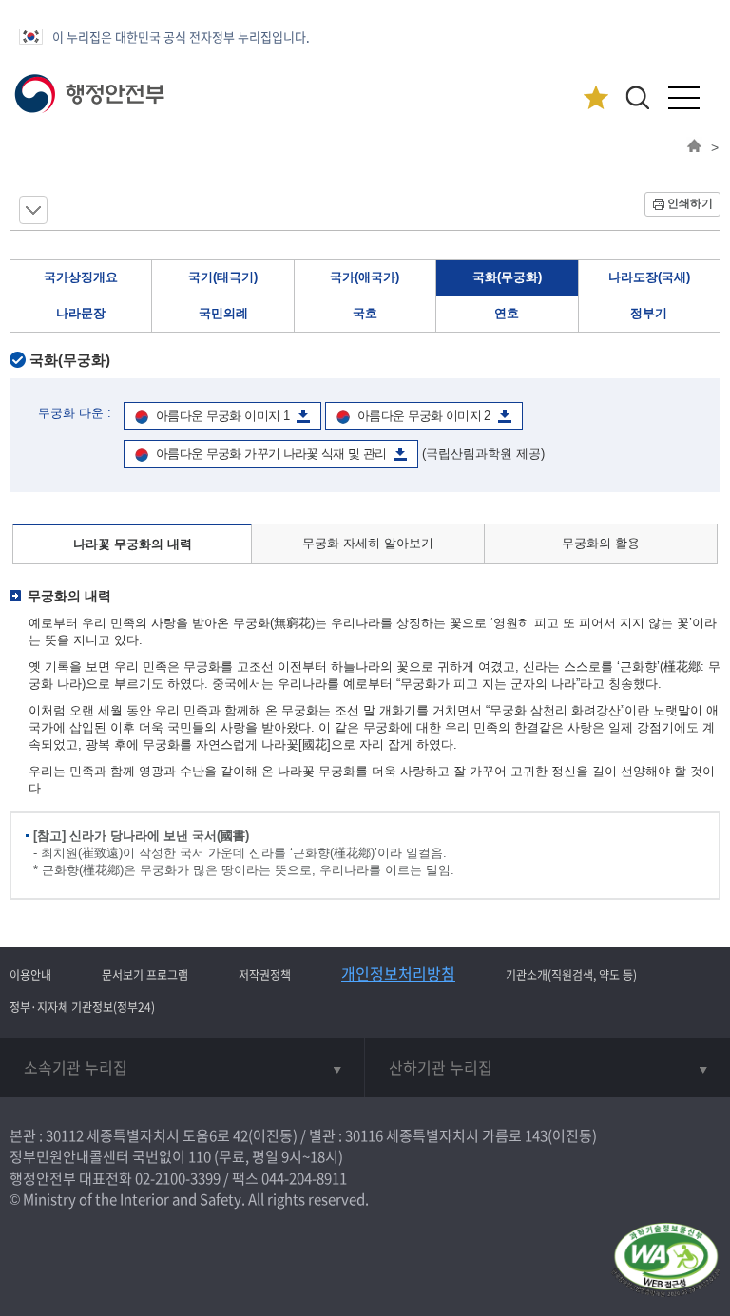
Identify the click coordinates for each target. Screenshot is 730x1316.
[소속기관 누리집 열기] (182, 1067)
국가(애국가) (364, 277)
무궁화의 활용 (601, 543)
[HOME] (694, 147)
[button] (637, 97)
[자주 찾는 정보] (595, 98)
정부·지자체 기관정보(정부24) (82, 1007)
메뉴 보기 (33, 210)
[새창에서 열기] (665, 1261)
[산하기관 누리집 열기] (547, 1067)
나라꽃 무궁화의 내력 (132, 544)
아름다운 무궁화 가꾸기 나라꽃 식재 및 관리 (271, 454)
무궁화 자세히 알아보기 (367, 543)
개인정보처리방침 (398, 973)
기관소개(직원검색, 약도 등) (571, 974)
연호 (506, 313)
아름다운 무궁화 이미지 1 (222, 416)
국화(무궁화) (507, 277)
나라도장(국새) (649, 277)
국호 (365, 313)
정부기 (648, 313)
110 (199, 1156)
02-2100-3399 (178, 1178)
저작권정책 (265, 974)
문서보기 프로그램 (145, 974)
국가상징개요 (81, 277)
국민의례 (223, 313)
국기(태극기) (223, 277)
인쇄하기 (690, 203)
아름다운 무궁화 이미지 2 (423, 416)
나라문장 (81, 313)
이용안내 (30, 974)
